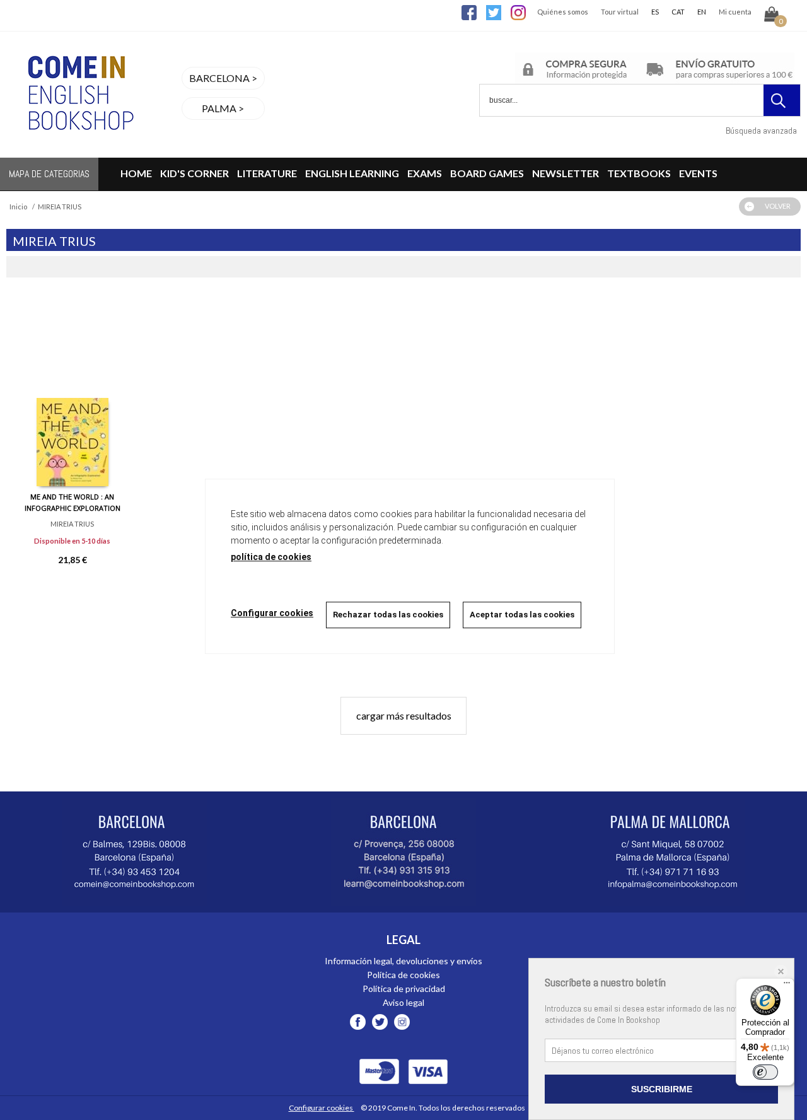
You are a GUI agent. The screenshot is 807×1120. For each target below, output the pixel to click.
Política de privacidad (404, 988)
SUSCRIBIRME (661, 1089)
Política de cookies (403, 974)
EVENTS (698, 173)
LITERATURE (267, 173)
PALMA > (223, 108)
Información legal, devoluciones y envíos (403, 960)
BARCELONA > (223, 78)
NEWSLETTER (565, 173)
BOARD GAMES (487, 173)
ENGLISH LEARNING (352, 173)
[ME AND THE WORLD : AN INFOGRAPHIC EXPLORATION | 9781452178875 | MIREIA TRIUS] (72, 391)
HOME (136, 173)
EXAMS (424, 173)
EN (701, 12)
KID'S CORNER (194, 173)
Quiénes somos (562, 12)
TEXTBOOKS (639, 173)
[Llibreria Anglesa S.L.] (79, 149)
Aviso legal (403, 1002)
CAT (678, 12)
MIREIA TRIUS (72, 524)
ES (655, 12)
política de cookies (271, 557)
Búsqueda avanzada (761, 130)
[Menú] (786, 985)
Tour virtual (620, 12)
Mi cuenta (735, 12)
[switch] (765, 1072)
